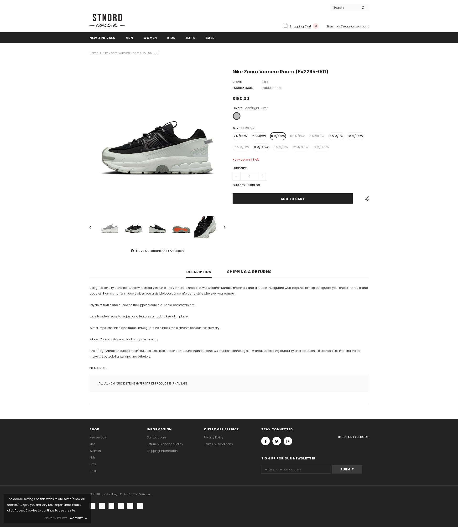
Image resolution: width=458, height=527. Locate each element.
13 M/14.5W (321, 147)
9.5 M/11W (336, 136)
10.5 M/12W (241, 147)
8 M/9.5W (278, 136)
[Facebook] (265, 441)
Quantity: (240, 168)
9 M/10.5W (317, 136)
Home (93, 53)
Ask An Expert (173, 251)
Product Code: (243, 88)
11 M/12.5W (261, 147)
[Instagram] (288, 441)
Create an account (355, 26)
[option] (157, 138)
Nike (265, 82)
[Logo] (107, 20)
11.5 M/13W (281, 147)
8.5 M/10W (297, 136)
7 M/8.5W (240, 136)
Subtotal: (239, 185)
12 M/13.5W (300, 147)
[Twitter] (276, 441)
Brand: (237, 82)
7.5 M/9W (259, 136)
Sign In (331, 26)
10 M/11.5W (355, 136)
